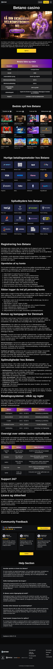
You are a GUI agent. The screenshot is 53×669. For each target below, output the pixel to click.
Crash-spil (31, 111)
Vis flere (26, 553)
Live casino (19, 111)
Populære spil (6, 111)
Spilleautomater (45, 111)
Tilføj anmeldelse (44, 528)
